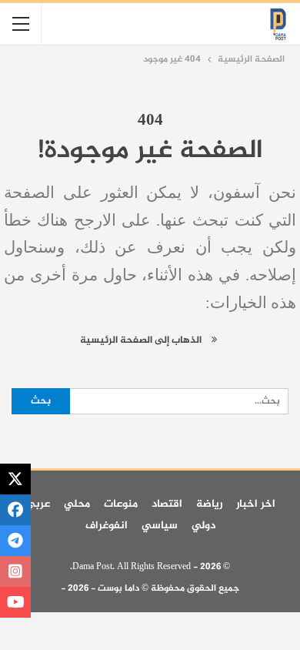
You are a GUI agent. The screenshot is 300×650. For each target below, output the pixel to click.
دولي (203, 525)
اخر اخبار (255, 504)
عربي (37, 504)
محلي (77, 504)
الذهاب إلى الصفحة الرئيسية (142, 340)
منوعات (121, 504)
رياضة (209, 504)
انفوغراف (106, 525)
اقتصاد (167, 504)
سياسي (160, 525)
